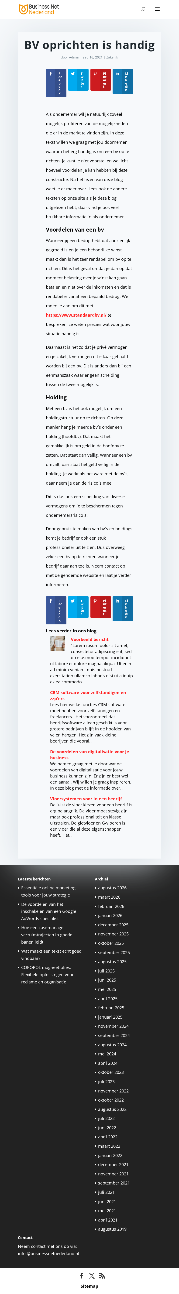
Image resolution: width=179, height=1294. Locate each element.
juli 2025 (106, 971)
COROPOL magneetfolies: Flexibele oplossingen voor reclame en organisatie (47, 974)
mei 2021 (107, 1210)
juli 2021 (106, 1192)
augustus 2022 (112, 1109)
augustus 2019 (112, 1229)
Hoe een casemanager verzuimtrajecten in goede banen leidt (46, 935)
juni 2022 (107, 1127)
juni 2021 (107, 1201)
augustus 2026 (112, 887)
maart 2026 (109, 897)
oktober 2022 (111, 1100)
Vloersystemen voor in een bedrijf (86, 798)
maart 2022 (109, 1146)
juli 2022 (106, 1118)
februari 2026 (111, 906)
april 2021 (107, 1220)
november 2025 (113, 934)
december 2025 (113, 925)
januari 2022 (110, 1155)
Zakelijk (112, 57)
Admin (74, 57)
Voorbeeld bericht (90, 639)
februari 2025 (111, 1007)
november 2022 (113, 1091)
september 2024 (114, 1035)
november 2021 (113, 1174)
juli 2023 (106, 1081)
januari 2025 (110, 1017)
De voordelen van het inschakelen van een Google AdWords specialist (48, 911)
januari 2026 (110, 915)
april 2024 (107, 1063)
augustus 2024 (112, 1045)
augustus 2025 (112, 961)
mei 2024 (107, 1054)
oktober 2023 (111, 1072)
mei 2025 (107, 989)
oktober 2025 (111, 943)
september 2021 (114, 1183)
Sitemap (89, 1286)
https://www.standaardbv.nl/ (76, 315)
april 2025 (107, 998)
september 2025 (114, 952)
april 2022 (107, 1137)
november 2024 (113, 1026)
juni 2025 (107, 980)
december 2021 (113, 1164)
